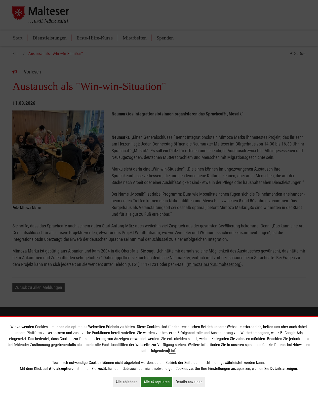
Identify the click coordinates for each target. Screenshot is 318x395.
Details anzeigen (190, 381)
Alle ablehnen (128, 381)
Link (172, 350)
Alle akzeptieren (158, 381)
